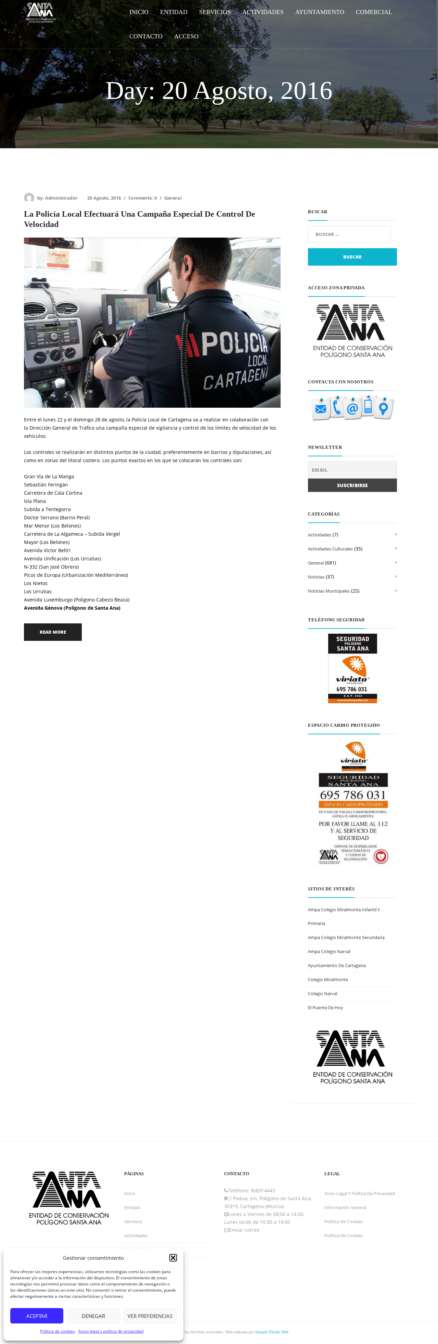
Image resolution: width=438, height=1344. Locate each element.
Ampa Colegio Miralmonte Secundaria (346, 937)
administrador (61, 198)
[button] (173, 1257)
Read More (53, 632)
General (173, 198)
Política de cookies (57, 1331)
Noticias (316, 577)
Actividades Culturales (330, 549)
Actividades (319, 535)
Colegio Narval (322, 993)
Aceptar (36, 1316)
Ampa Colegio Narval (329, 951)
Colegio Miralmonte (328, 979)
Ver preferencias (150, 1316)
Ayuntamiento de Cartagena (337, 965)
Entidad (132, 1207)
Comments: (142, 198)
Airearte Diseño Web (271, 1332)
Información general (345, 1207)
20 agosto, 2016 (104, 198)
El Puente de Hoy (325, 1007)
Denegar (93, 1316)
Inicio (129, 1193)
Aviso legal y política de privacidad (110, 1331)
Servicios (133, 1221)
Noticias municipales (329, 591)
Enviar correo (244, 1230)
